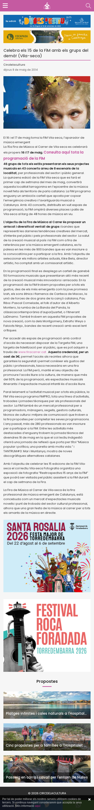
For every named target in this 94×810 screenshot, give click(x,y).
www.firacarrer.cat (32, 352)
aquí (37, 805)
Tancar (89, 799)
